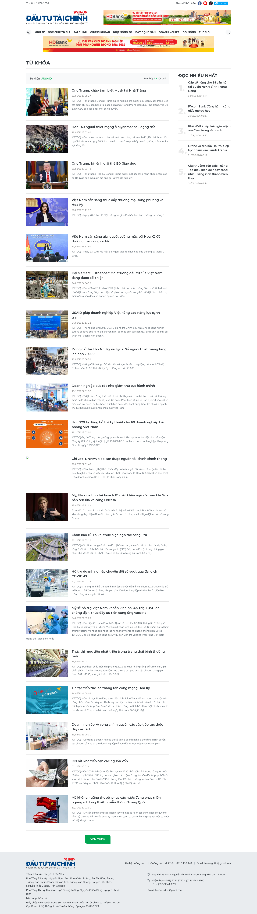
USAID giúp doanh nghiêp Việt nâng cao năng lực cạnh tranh (116, 315)
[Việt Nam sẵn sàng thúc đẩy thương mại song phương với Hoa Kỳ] (47, 212)
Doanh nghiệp (169, 32)
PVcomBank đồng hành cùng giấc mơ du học (209, 108)
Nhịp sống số (122, 32)
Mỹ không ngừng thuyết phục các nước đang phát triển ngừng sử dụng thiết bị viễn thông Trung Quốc (116, 800)
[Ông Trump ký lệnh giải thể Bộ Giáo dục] (47, 175)
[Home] (28, 32)
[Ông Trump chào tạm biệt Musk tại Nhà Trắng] (47, 102)
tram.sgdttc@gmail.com (217, 863)
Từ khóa (38, 63)
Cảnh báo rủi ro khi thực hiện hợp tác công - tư (109, 535)
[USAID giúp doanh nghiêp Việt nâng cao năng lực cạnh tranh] (47, 324)
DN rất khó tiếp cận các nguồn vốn (100, 761)
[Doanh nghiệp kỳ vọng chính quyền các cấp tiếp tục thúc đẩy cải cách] (47, 736)
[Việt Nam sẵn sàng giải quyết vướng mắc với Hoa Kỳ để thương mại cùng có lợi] (47, 248)
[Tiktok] (211, 3)
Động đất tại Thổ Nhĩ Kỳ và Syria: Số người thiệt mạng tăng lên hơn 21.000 (119, 351)
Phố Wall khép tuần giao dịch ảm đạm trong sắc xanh (209, 128)
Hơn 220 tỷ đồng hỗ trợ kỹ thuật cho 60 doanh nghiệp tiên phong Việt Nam (118, 424)
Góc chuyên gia (59, 32)
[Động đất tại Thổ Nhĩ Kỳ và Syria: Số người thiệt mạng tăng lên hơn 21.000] (47, 361)
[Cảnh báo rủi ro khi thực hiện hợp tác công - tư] (47, 547)
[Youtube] (205, 3)
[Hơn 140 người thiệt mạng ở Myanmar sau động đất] (47, 139)
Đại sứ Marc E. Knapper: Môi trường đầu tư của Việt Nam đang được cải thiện (117, 275)
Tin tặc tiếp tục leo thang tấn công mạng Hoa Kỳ (111, 688)
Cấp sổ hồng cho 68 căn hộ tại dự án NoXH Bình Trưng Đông (207, 87)
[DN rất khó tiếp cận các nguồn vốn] (47, 773)
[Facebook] (200, 3)
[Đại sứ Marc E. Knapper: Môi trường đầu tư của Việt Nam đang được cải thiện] (47, 285)
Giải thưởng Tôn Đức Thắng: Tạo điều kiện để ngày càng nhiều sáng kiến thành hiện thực (208, 172)
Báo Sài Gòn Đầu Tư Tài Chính (57, 17)
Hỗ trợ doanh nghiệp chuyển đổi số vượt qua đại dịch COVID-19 (114, 574)
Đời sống (189, 32)
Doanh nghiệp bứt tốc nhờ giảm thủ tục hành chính (113, 386)
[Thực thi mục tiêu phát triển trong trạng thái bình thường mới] (47, 663)
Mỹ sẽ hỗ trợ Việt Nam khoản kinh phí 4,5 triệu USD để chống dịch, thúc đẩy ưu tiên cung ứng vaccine (115, 610)
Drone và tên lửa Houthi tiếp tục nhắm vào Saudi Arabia (208, 148)
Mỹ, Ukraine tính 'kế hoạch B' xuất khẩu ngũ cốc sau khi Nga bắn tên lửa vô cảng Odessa (120, 497)
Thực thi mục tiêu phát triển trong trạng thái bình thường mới (118, 654)
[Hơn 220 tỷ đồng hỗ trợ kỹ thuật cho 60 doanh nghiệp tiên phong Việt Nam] (47, 434)
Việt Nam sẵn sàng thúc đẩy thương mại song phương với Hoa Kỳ (118, 202)
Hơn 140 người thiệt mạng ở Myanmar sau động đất (113, 127)
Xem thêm (97, 839)
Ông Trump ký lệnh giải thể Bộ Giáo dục (104, 163)
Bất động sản (145, 32)
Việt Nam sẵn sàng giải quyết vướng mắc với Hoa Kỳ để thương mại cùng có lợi (116, 239)
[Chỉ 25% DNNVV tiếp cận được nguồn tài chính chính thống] (47, 471)
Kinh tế (39, 32)
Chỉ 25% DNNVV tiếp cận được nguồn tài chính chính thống (119, 459)
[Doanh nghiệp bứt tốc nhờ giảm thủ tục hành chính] (47, 397)
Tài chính (80, 32)
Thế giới (204, 32)
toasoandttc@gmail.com (168, 890)
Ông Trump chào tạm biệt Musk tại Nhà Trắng (109, 90)
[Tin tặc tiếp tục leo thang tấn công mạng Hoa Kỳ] (47, 700)
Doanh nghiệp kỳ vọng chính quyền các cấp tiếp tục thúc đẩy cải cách (117, 727)
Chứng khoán (100, 32)
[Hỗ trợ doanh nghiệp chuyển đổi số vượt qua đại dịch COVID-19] (47, 583)
